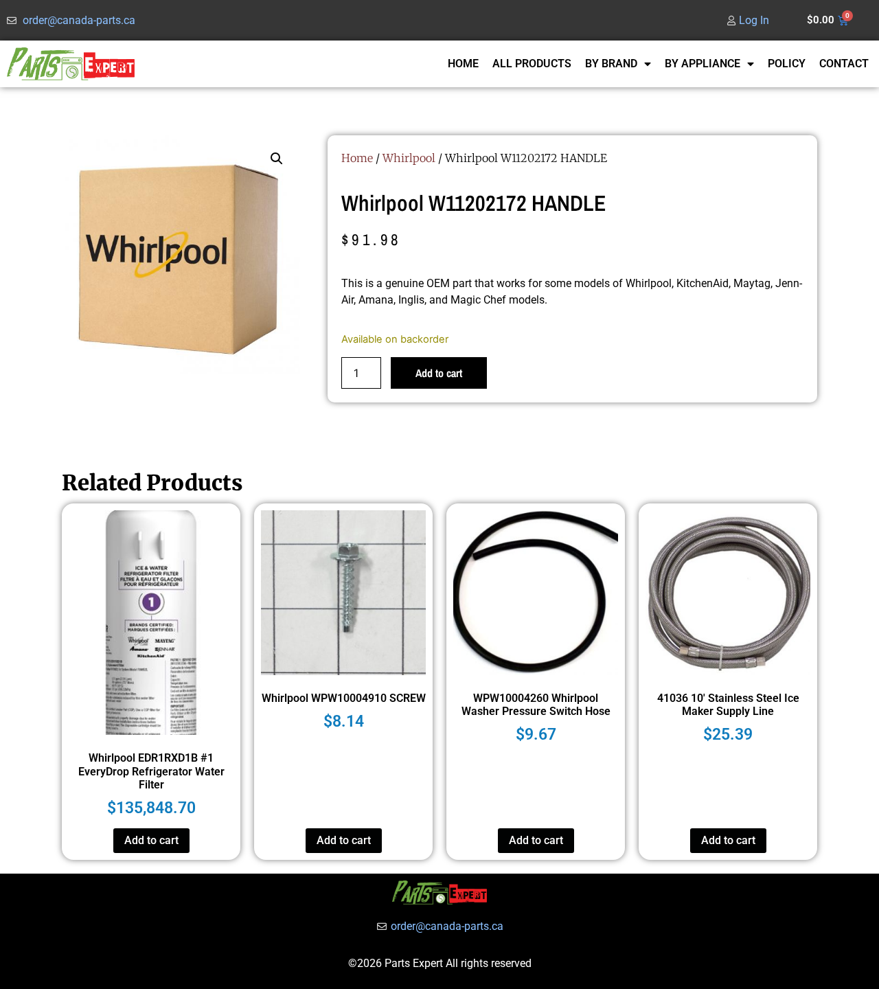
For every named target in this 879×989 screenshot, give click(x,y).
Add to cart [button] (151, 840)
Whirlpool (409, 158)
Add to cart (438, 372)
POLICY (787, 63)
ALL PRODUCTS (531, 63)
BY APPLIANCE (702, 63)
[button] (276, 158)
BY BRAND (611, 63)
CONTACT (844, 63)
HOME (463, 63)
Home (357, 158)
